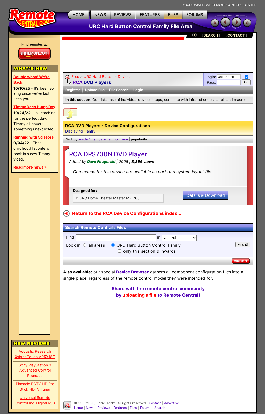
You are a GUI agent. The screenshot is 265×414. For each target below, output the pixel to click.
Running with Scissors (33, 137)
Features (120, 408)
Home (78, 408)
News (90, 408)
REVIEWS (123, 14)
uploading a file (139, 295)
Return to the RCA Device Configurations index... (126, 213)
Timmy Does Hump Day (34, 107)
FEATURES (150, 14)
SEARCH (211, 35)
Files (75, 76)
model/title (87, 139)
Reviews (104, 408)
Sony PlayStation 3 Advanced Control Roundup (35, 370)
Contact (155, 403)
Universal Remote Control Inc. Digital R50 (35, 400)
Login (138, 90)
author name (118, 139)
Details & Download (205, 195)
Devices (124, 76)
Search (159, 408)
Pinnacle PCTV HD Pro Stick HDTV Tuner (35, 386)
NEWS (100, 14)
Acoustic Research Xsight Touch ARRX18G (35, 354)
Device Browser (132, 271)
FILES (173, 14)
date (102, 139)
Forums (145, 408)
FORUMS (194, 14)
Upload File (95, 90)
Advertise (171, 403)
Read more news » (30, 167)
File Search (119, 90)
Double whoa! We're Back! (31, 79)
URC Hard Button (98, 76)
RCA (78, 82)
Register (72, 90)
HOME (78, 14)
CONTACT (236, 35)
